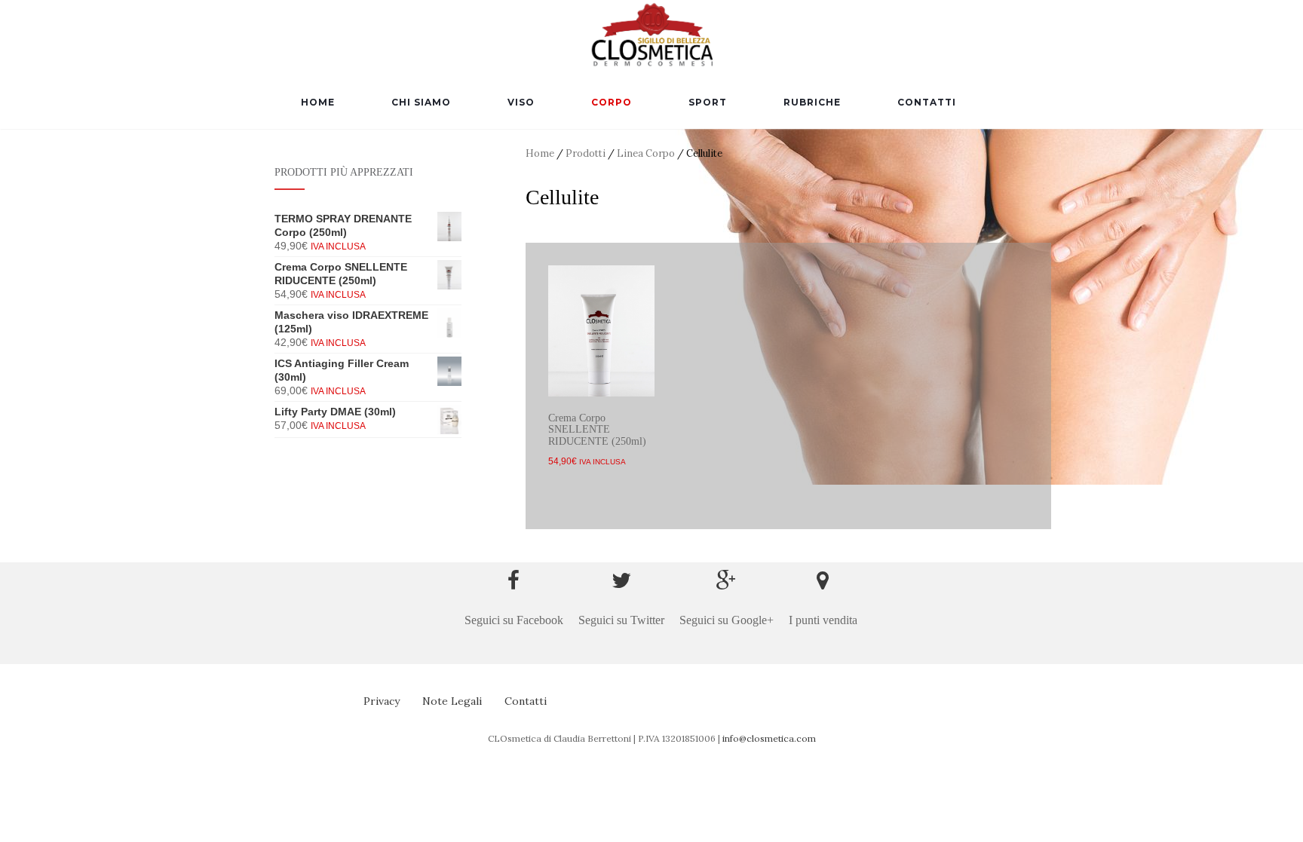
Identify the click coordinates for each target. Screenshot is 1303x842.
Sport (707, 102)
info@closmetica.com (769, 738)
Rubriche (812, 102)
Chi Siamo (421, 102)
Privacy (381, 701)
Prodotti (586, 153)
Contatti (926, 102)
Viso (521, 102)
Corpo (611, 102)
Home (318, 102)
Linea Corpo (646, 153)
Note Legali (452, 701)
